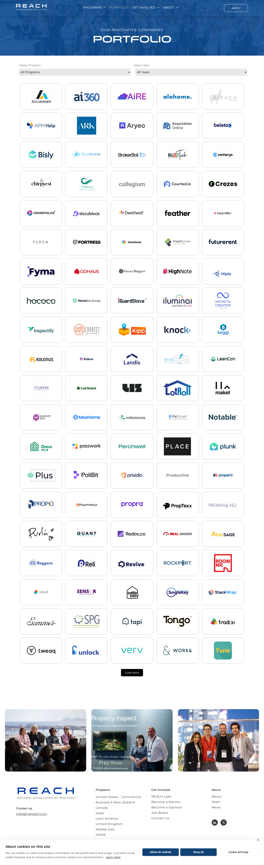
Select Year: (141, 65)
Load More (132, 672)
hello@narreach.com (31, 814)
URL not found (86, 307)
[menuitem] (94, 7)
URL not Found (132, 395)
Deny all (198, 852)
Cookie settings (238, 852)
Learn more (113, 857)
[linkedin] (215, 823)
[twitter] (224, 823)
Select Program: (30, 65)
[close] (258, 840)
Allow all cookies (160, 852)
